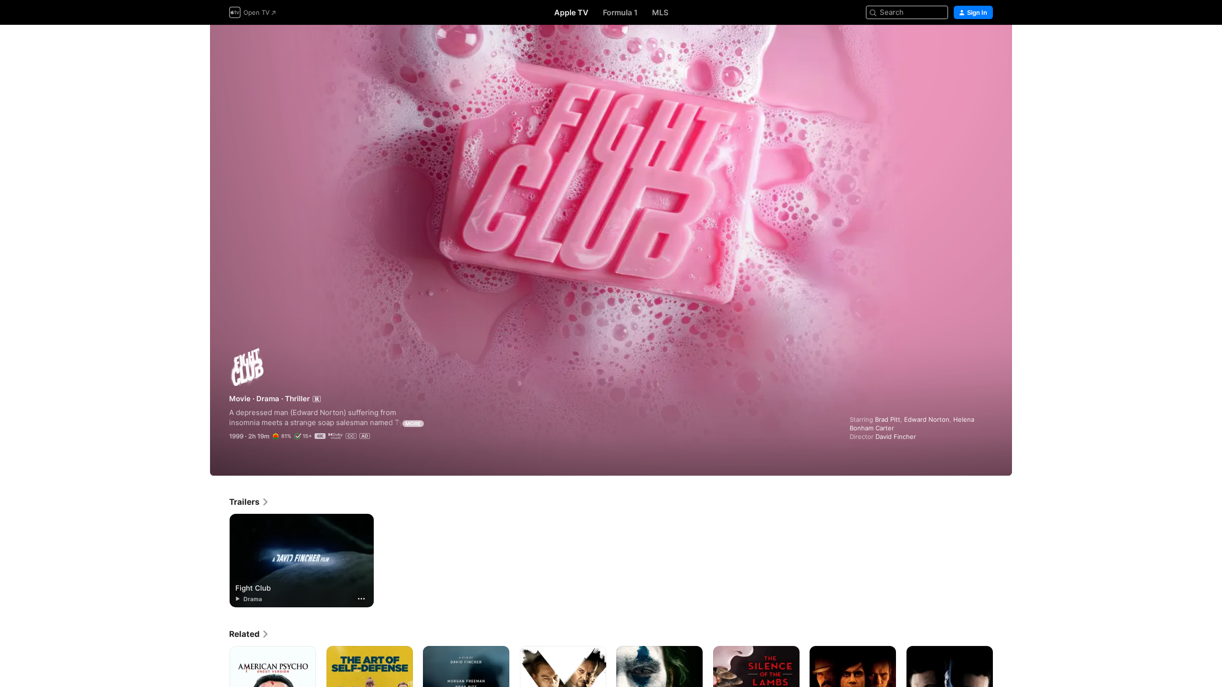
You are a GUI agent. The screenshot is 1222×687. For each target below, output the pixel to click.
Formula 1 (620, 12)
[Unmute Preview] (986, 43)
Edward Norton (926, 419)
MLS (660, 12)
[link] (249, 502)
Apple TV (571, 12)
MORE (413, 423)
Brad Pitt (887, 419)
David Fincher (895, 436)
